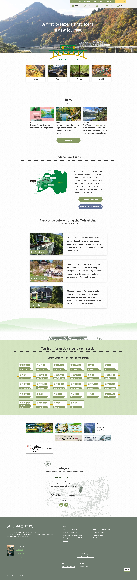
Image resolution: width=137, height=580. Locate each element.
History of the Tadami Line (70, 532)
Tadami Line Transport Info (84, 554)
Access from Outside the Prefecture (90, 207)
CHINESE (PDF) (20, 557)
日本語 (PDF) (20, 549)
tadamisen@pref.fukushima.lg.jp (19, 536)
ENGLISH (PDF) (20, 553)
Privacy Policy (83, 567)
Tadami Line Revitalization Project (72, 535)
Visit (121, 6)
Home (77, 6)
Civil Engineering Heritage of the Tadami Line (75, 538)
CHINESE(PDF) (109, 1)
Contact (81, 563)
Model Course (96, 538)
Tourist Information (98, 535)
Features (65, 540)
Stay (111, 6)
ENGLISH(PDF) (98, 1)
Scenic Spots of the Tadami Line (101, 529)
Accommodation (67, 551)
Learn (89, 6)
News (63, 563)
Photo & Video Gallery (98, 532)
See (100, 6)
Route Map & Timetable (83, 551)
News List (68, 140)
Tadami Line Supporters (68, 566)
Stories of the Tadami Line (70, 529)
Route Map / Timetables (91, 199)
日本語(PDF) (87, 1)
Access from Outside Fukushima (85, 556)
